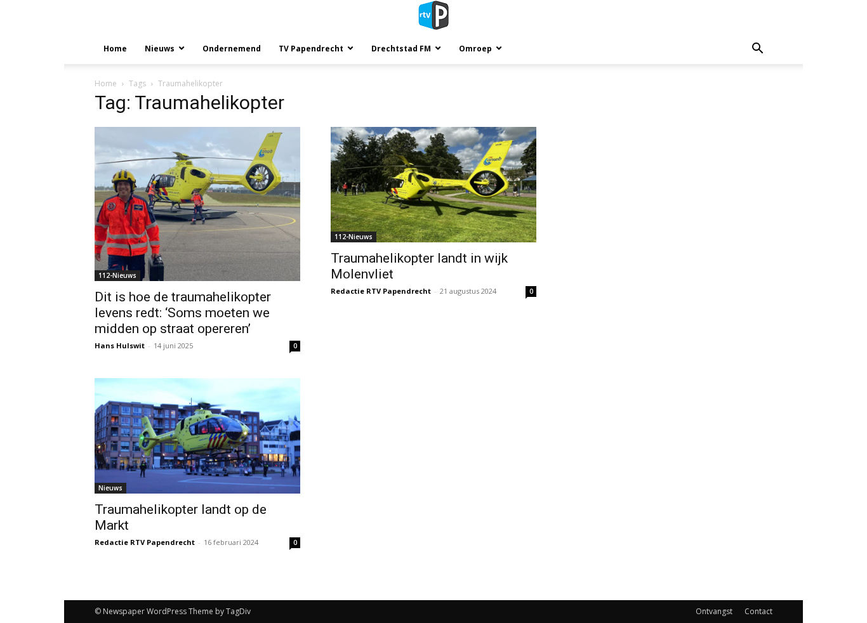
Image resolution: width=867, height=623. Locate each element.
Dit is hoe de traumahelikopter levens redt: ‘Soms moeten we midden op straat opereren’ (183, 312)
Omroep (475, 48)
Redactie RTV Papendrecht (381, 291)
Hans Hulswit (120, 345)
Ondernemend (231, 48)
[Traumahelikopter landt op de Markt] (197, 436)
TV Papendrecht (311, 48)
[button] (757, 50)
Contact (758, 611)
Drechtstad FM (401, 48)
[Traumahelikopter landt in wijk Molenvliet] (433, 184)
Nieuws (160, 48)
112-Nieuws (117, 275)
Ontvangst (714, 611)
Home (115, 48)
